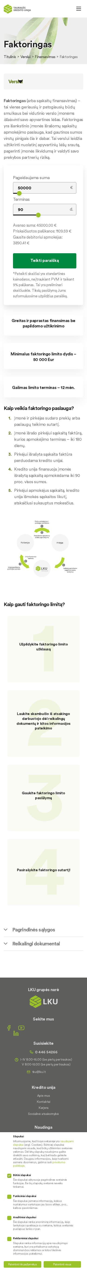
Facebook (8, 1028)
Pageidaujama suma (31, 177)
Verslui (25, 56)
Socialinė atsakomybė (43, 1114)
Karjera (43, 1108)
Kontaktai (43, 1102)
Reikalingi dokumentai (36, 943)
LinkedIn (16, 1033)
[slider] (19, 193)
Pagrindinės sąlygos (33, 929)
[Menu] (78, 8)
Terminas (21, 199)
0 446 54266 (46, 1052)
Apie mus (43, 1095)
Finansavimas (45, 56)
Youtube (21, 1028)
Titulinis (10, 56)
